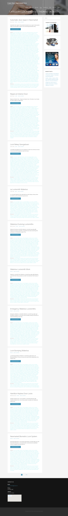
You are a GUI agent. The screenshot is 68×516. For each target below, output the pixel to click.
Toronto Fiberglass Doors (23, 261)
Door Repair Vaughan (18, 50)
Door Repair (24, 161)
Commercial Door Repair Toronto (30, 43)
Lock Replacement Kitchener (25, 123)
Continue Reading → (15, 29)
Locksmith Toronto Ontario (33, 71)
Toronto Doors (17, 136)
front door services (13, 60)
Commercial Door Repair (21, 43)
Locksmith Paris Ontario (23, 69)
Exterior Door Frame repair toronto (23, 58)
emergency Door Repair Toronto (31, 53)
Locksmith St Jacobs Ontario (22, 70)
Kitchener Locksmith (26, 63)
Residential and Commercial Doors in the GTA (21, 78)
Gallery (59, 7)
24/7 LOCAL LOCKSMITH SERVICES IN (32, 108)
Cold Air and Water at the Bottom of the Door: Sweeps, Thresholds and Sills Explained (52, 75)
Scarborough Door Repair (20, 217)
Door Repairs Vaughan (27, 132)
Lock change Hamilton (34, 204)
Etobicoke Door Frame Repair (19, 57)
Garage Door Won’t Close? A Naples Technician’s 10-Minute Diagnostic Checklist (51, 84)
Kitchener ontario (22, 122)
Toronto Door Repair (34, 87)
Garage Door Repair (19, 60)
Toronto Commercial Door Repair (25, 87)
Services (36, 7)
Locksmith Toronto (26, 71)
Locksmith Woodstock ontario (21, 170)
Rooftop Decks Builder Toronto (28, 79)
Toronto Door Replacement (23, 173)
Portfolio (54, 7)
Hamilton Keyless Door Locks (21, 393)
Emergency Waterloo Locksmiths (23, 309)
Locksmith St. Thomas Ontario (31, 70)
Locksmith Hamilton (13, 67)
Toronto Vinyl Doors (24, 182)
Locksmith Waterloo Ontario (27, 72)
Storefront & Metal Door (34, 80)
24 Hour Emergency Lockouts (20, 33)
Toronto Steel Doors (31, 136)
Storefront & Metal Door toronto (26, 81)
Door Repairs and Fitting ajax (33, 50)
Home (26, 7)
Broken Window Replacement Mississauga (26, 40)
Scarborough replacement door (31, 170)
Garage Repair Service (18, 62)
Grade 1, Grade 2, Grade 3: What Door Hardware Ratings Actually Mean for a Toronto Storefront (52, 79)
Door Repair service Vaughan (23, 49)
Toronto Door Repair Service (29, 135)
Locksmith (24, 134)
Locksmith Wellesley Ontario (32, 169)
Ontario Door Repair (30, 381)
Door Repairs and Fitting (25, 50)
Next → (27, 474)
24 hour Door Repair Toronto (17, 32)
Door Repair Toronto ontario (30, 113)
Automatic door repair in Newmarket (24, 20)
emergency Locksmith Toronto (15, 117)
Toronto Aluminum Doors (20, 181)
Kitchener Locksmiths (33, 63)
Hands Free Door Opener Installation (27, 62)
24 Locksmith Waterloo (30, 34)
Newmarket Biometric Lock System (23, 436)
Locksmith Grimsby (13, 124)
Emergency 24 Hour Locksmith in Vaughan (19, 53)
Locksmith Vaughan (13, 72)
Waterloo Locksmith (36, 217)
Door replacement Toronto (31, 114)
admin (16, 146)
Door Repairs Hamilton (16, 52)
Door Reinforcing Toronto (32, 48)
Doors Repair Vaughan (16, 115)
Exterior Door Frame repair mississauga (19, 118)
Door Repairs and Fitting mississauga (15, 51)
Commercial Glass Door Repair (28, 44)
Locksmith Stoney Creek (35, 127)
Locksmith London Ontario (14, 68)
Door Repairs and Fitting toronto (26, 51)
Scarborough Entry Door (26, 80)
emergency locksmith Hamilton (19, 116)
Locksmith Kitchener (26, 67)
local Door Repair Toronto (30, 122)
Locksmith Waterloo (19, 72)
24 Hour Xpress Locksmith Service (21, 34)
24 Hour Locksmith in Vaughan (29, 33)
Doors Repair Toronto (30, 52)
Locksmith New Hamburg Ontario (29, 68)
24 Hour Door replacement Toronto (27, 32)
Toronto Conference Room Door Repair (29, 426)
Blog (41, 7)
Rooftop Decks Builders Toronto (18, 80)
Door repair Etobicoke (15, 49)
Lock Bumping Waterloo (19, 351)
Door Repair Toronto (31, 49)
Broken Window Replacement (19, 39)
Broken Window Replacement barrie (29, 39)
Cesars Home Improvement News (17, 3)
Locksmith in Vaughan (20, 67)
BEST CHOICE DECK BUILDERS (19, 38)
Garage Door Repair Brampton (27, 60)
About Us (31, 7)
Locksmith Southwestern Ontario (32, 69)
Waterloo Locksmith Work (20, 269)
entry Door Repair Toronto (27, 370)
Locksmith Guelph (19, 124)
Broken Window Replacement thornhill (24, 42)
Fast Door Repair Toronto (14, 59)
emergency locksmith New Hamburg (30, 116)
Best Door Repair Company (28, 38)
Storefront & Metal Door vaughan (27, 172)
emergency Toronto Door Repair (15, 86)
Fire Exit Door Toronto (28, 59)
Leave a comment (21, 146)
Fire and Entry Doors (21, 59)
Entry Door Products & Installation (25, 117)
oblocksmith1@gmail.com (13, 485)
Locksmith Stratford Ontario (19, 71)
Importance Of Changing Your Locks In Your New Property (29, 86)
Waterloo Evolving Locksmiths (21, 224)
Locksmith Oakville (17, 69)
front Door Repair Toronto (35, 59)
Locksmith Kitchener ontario (34, 67)
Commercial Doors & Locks (19, 44)
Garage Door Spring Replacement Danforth (21, 61)
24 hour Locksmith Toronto (27, 177)
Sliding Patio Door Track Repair (23, 171)
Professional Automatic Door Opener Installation (21, 76)
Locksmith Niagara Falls (35, 125)
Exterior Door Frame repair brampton (29, 57)
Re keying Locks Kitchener (22, 77)
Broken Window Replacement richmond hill (24, 41)
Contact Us (45, 7)
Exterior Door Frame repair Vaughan (34, 58)
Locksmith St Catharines (13, 70)
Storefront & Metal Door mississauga (15, 81)
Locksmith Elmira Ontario (33, 123)
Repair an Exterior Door (29, 77)
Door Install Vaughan (25, 48)
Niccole (17, 226)
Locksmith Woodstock (13, 170)
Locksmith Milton (21, 68)
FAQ (50, 7)
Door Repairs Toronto (23, 52)
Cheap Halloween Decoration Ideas (24, 109)
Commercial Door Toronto (21, 160)
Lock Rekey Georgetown (17, 123)
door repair (22, 132)
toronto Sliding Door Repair (23, 136)
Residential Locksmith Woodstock (18, 79)
